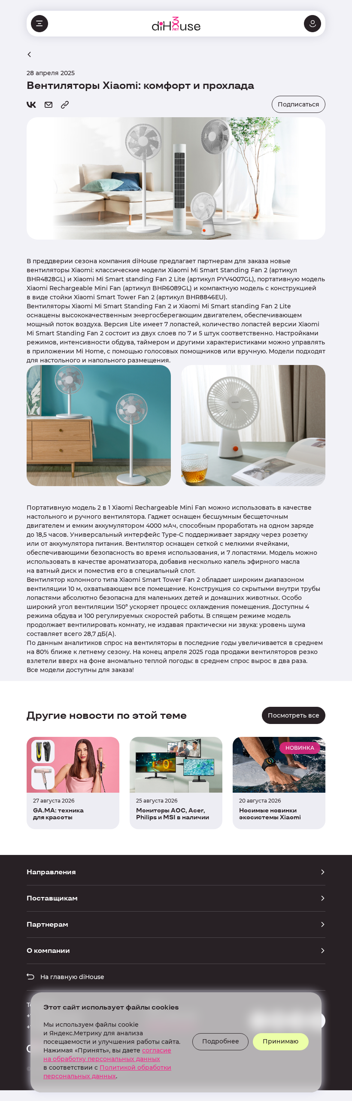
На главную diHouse (71, 977)
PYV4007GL (234, 279)
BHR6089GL (171, 288)
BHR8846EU (205, 297)
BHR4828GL (45, 279)
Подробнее (220, 1041)
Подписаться (298, 104)
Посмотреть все (293, 715)
